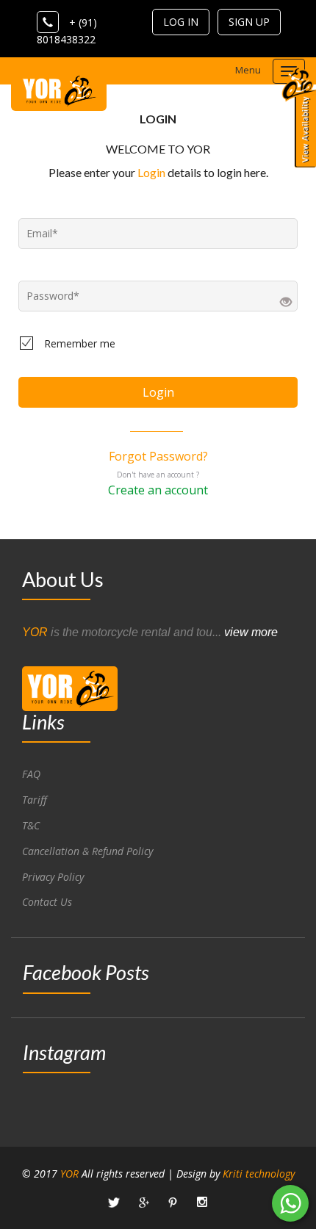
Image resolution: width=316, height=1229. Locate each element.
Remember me (79, 343)
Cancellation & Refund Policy (87, 851)
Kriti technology (259, 1174)
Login (151, 172)
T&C (31, 825)
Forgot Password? (158, 456)
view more (251, 632)
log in (180, 22)
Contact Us (47, 902)
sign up (249, 22)
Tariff (34, 800)
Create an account (158, 490)
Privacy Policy (53, 877)
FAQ (31, 774)
